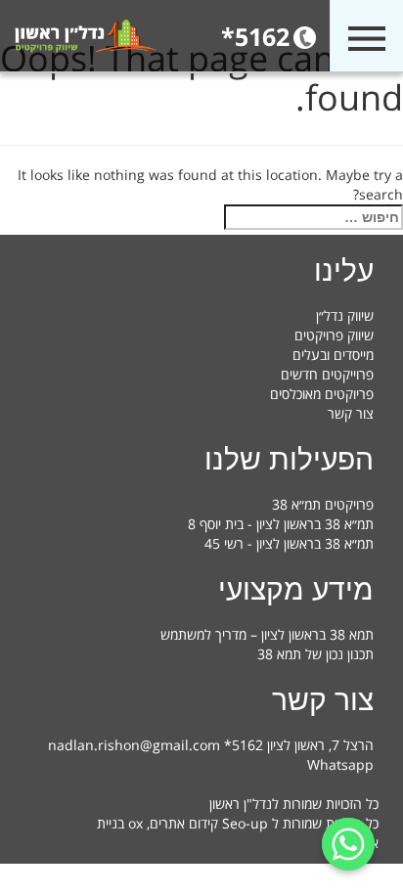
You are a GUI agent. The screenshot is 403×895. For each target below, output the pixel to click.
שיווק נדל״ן (345, 315)
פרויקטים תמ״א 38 (323, 504)
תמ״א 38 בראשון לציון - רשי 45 (289, 543)
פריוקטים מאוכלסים (322, 393)
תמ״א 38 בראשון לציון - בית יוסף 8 (281, 524)
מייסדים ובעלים (333, 354)
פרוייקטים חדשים (327, 374)
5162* (255, 36)
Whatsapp (340, 764)
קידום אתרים (184, 823)
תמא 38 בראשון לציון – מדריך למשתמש (267, 634)
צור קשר (351, 413)
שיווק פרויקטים (334, 335)
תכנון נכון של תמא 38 (315, 654)
